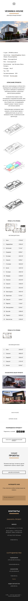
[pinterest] (18, 546)
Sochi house (15, 412)
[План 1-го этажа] (14, 227)
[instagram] (4, 546)
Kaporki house (13, 418)
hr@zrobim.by (14, 575)
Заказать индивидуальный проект (14, 440)
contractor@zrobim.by (14, 564)
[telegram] (23, 546)
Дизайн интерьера (14, 472)
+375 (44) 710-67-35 (12, 535)
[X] (24, 431)
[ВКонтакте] (17, 431)
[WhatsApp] (14, 537)
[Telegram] (19, 431)
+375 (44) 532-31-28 (13, 559)
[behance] (7, 546)
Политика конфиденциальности (14, 596)
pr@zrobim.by (14, 586)
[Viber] (21, 431)
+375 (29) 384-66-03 (14, 571)
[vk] (15, 546)
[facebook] (12, 546)
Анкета (14, 579)
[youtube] (10, 546)
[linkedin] (21, 546)
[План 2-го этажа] (14, 337)
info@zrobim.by (14, 539)
